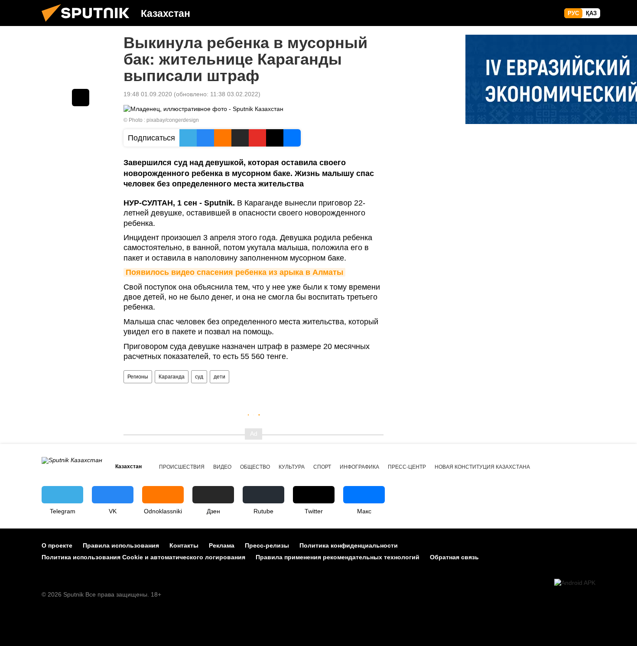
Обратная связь (454, 557)
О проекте (57, 545)
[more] (80, 97)
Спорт (322, 467)
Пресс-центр (407, 467)
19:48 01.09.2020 (148, 94)
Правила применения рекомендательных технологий (337, 557)
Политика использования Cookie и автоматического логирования (143, 557)
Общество (255, 467)
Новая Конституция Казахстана (482, 467)
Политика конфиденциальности (348, 545)
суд (199, 377)
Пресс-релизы (267, 545)
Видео (222, 467)
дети (219, 377)
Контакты (183, 545)
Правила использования (121, 545)
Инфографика (359, 467)
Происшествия (182, 467)
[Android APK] (574, 583)
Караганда (172, 377)
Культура (292, 467)
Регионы (137, 377)
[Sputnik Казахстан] (89, 23)
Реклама (221, 545)
